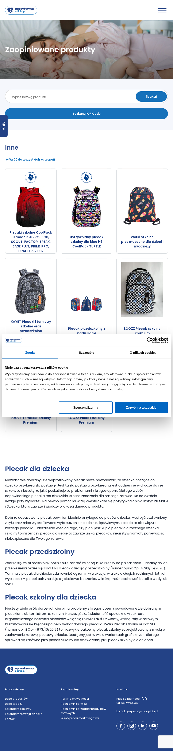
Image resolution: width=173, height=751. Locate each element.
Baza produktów (16, 699)
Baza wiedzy (13, 704)
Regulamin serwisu (74, 704)
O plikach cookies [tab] (143, 352)
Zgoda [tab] (30, 352)
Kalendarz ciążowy (18, 709)
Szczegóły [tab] (86, 352)
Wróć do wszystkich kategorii (32, 159)
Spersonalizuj (83, 407)
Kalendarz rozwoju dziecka (23, 714)
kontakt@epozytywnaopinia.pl (137, 711)
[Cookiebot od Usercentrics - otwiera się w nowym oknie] (149, 340)
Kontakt (10, 719)
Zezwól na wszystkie (141, 407)
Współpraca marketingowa (80, 718)
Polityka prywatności (75, 699)
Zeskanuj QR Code (87, 114)
